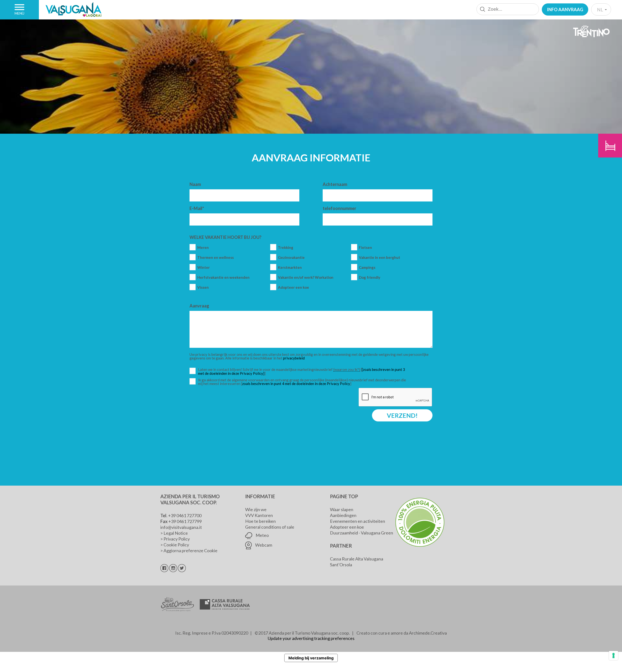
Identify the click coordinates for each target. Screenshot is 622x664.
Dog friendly (369, 277)
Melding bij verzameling (311, 657)
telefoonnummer (339, 208)
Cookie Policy (176, 544)
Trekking (285, 247)
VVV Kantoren (259, 515)
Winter (203, 267)
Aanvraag (199, 306)
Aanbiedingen (343, 515)
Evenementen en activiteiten (357, 521)
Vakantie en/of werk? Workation (305, 277)
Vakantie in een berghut (379, 257)
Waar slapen (341, 509)
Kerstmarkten (290, 267)
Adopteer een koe (293, 287)
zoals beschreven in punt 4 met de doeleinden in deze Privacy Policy (296, 383)
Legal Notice (176, 533)
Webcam (263, 545)
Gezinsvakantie (291, 257)
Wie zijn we (256, 509)
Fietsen (365, 247)
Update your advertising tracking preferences (311, 638)
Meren (203, 247)
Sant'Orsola (341, 564)
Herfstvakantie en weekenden (223, 277)
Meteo (262, 535)
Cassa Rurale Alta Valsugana (356, 558)
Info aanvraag (565, 9)
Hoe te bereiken (260, 521)
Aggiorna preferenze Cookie (190, 550)
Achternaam (335, 184)
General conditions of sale (269, 527)
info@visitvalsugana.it (181, 527)
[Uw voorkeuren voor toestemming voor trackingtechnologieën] (613, 655)
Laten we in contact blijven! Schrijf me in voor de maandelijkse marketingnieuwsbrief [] (303, 371)
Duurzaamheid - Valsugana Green (361, 532)
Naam (195, 184)
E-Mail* (197, 208)
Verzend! (402, 415)
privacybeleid (294, 358)
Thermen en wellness (215, 257)
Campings (367, 267)
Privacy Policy (177, 539)
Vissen (203, 287)
